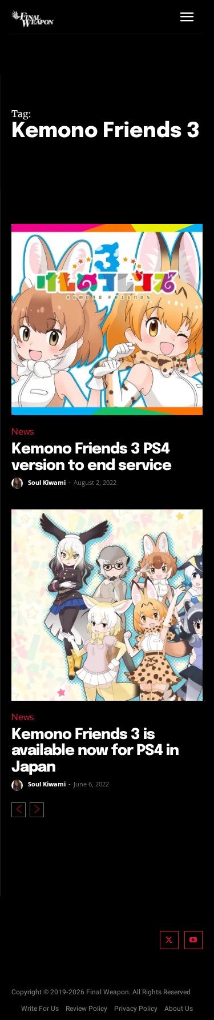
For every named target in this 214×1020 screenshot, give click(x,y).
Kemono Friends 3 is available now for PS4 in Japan (95, 751)
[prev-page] (18, 809)
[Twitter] (169, 940)
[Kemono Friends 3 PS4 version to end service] (107, 319)
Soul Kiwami (47, 482)
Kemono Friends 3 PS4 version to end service (91, 457)
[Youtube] (193, 940)
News (22, 431)
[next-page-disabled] (37, 809)
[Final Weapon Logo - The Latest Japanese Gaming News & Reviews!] (32, 18)
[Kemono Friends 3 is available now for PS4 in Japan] (107, 605)
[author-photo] (18, 483)
